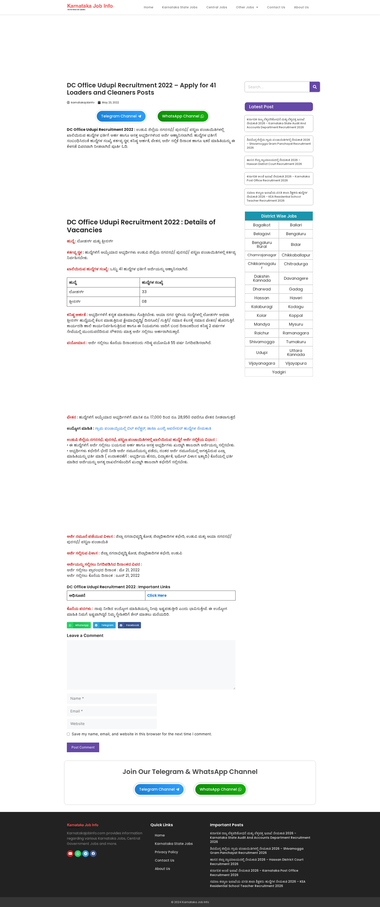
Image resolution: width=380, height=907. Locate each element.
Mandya (262, 324)
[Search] (315, 87)
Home (148, 7)
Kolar (262, 315)
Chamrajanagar (261, 255)
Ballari (296, 225)
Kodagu (295, 306)
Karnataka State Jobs (179, 7)
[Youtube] (70, 853)
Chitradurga (296, 264)
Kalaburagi (261, 306)
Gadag (296, 289)
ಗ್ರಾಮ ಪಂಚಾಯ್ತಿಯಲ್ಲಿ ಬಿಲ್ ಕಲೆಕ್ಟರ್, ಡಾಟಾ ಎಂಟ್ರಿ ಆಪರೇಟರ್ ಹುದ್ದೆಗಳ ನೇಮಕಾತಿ (153, 428)
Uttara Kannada (296, 352)
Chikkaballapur (296, 255)
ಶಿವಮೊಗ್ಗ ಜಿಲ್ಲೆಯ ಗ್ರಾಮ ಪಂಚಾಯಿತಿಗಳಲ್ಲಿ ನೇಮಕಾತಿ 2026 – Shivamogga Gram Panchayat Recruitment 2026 (279, 144)
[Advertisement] (190, 47)
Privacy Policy (166, 852)
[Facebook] (93, 853)
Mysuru (296, 324)
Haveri (296, 298)
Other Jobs (245, 7)
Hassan (261, 298)
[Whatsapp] (78, 853)
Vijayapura (296, 363)
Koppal (296, 315)
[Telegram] (85, 853)
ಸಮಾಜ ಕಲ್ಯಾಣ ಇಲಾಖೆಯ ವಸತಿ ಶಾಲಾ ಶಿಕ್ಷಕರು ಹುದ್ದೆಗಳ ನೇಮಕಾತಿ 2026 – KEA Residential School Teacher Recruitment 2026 (277, 197)
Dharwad (262, 289)
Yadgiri (279, 372)
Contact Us (276, 7)
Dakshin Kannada (262, 278)
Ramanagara (296, 333)
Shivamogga (261, 341)
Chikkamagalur (262, 265)
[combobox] (277, 87)
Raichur (261, 333)
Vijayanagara (262, 363)
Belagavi (262, 233)
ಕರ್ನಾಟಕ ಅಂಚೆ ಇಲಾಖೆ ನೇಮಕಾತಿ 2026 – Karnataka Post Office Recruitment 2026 (278, 178)
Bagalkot (261, 225)
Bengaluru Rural (262, 244)
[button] (79, 625)
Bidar (296, 244)
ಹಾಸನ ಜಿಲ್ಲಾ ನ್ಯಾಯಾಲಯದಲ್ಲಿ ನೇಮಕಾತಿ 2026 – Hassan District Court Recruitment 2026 (274, 162)
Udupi (261, 352)
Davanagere (296, 278)
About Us (301, 7)
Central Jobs (216, 7)
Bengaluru (296, 233)
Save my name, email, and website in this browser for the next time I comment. (142, 734)
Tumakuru (296, 341)
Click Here (156, 595)
